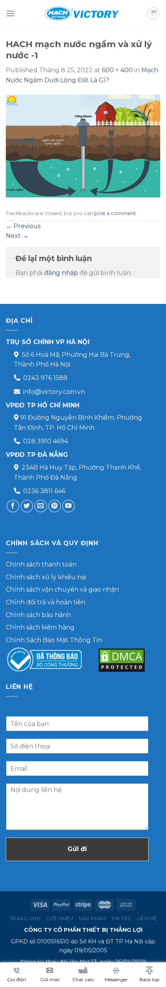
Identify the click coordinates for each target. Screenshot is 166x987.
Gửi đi (77, 849)
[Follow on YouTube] (68, 506)
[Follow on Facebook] (13, 506)
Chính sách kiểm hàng (40, 627)
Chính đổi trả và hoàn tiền (45, 602)
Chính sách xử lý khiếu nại (46, 577)
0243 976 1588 (45, 378)
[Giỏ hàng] (153, 13)
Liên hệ (146, 918)
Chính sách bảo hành (38, 615)
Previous (23, 226)
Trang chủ (25, 918)
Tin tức (121, 918)
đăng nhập (61, 272)
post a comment (115, 213)
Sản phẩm (92, 918)
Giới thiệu (59, 918)
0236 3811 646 (44, 491)
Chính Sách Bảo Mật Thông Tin (54, 640)
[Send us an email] (40, 506)
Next (17, 235)
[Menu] (10, 13)
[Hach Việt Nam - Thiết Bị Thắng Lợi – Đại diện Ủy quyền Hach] (83, 13)
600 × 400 (117, 70)
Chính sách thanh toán (41, 564)
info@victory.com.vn (54, 391)
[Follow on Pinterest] (54, 506)
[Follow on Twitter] (26, 506)
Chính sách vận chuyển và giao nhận (62, 589)
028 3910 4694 (45, 441)
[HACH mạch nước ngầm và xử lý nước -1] (83, 145)
